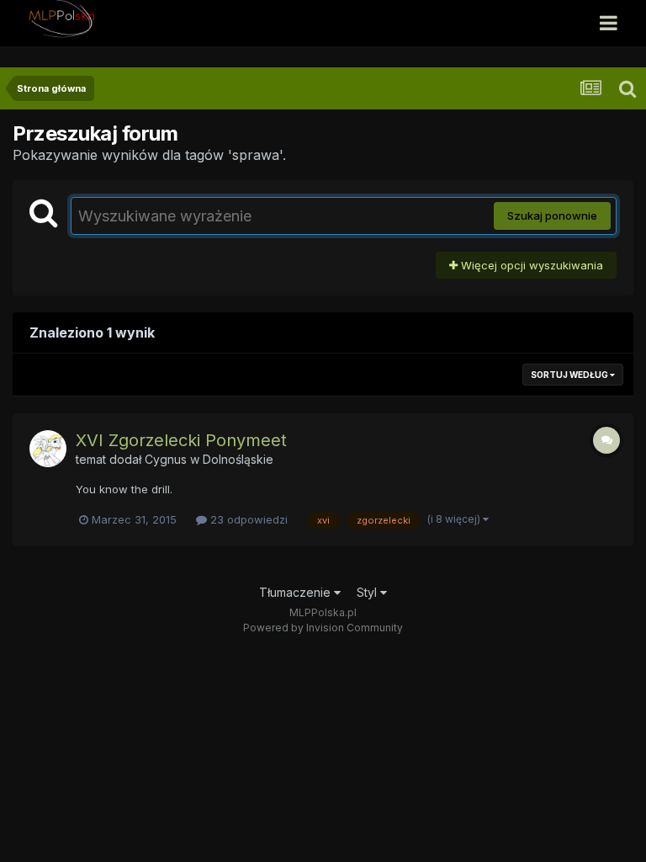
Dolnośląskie (238, 459)
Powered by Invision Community (323, 627)
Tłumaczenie (296, 592)
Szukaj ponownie (552, 215)
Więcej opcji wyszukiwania (530, 265)
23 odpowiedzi (247, 519)
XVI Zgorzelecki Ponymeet (181, 440)
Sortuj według (570, 375)
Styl (368, 592)
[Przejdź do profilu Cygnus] (47, 448)
